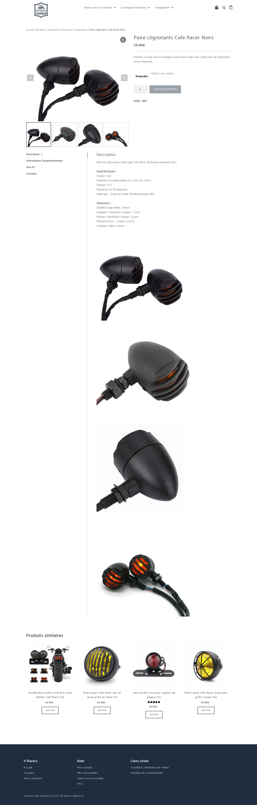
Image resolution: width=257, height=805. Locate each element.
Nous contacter (33, 778)
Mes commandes (87, 773)
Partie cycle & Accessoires (98, 8)
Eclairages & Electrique (133, 8)
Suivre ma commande (90, 778)
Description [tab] (33, 154)
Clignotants (81, 30)
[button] (124, 78)
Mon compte (84, 767)
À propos (29, 773)
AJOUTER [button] (102, 710)
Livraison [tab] (31, 174)
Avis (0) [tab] (30, 167)
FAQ (80, 783)
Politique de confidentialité (147, 773)
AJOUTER (50, 710)
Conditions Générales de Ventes (150, 767)
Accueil (30, 30)
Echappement (162, 8)
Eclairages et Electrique (60, 30)
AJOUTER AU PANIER (165, 89)
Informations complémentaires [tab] (44, 161)
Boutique (41, 30)
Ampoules (141, 76)
